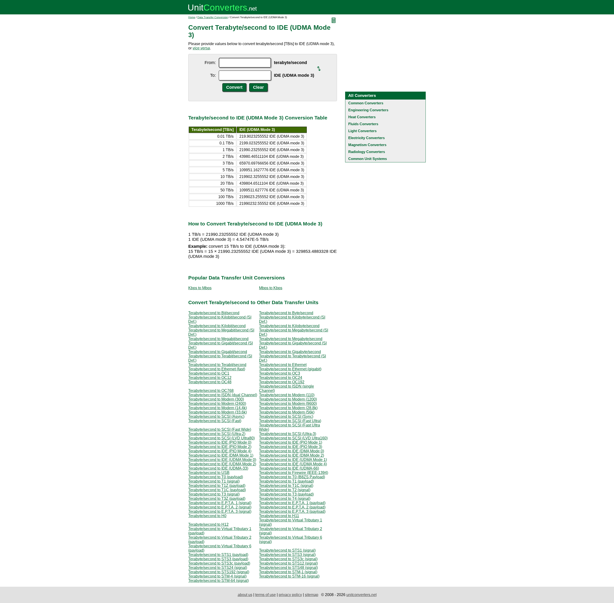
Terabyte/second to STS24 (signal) (217, 568)
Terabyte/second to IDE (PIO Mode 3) (290, 447)
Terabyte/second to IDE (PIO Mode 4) (219, 451)
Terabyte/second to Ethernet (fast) (216, 369)
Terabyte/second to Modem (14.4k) (217, 408)
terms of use (265, 595)
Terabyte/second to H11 (279, 516)
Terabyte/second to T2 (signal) (284, 490)
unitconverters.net (361, 595)
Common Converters (365, 103)
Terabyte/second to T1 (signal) (214, 481)
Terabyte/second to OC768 (211, 391)
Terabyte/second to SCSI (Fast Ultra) (290, 421)
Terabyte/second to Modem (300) (216, 399)
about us (245, 595)
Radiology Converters (366, 152)
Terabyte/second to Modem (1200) (288, 399)
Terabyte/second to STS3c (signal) (288, 559)
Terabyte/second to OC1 (208, 373)
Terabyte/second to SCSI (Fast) (214, 421)
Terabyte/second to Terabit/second (217, 365)
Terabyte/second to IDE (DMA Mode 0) (291, 451)
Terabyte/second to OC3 (279, 373)
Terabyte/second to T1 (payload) (286, 481)
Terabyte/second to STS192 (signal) (218, 572)
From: (210, 62)
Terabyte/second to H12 (208, 524)
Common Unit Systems (367, 159)
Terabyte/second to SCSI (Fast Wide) (219, 429)
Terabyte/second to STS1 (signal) (287, 550)
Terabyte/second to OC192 (281, 382)
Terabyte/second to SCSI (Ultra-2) (216, 434)
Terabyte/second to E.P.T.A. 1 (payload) (292, 503)
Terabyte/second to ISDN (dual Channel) (222, 395)
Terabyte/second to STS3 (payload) (218, 559)
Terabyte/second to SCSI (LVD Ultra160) (293, 438)
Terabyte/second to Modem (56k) (286, 412)
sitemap (311, 595)
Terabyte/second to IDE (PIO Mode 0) (219, 442)
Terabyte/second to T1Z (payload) (216, 486)
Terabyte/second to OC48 (209, 382)
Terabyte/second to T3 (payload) (286, 494)
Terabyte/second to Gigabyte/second (290, 352)
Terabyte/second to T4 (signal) (284, 499)
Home (191, 17)
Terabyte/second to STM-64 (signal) (218, 581)
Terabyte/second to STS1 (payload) (218, 555)
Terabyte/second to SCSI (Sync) (286, 416)
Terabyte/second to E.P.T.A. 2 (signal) (219, 507)
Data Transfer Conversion (212, 17)
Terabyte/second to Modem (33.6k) (217, 412)
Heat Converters (362, 117)
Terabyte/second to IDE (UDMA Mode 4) (293, 464)
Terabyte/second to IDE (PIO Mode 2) (219, 447)
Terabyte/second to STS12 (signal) (288, 563)
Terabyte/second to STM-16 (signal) (289, 576)
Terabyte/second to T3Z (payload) (216, 499)
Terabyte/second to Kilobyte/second (289, 326)
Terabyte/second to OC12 (209, 378)
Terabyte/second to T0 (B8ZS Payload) (292, 477)
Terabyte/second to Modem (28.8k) (288, 408)
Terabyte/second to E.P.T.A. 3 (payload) (292, 511)
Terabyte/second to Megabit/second (218, 339)
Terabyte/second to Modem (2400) (217, 404)
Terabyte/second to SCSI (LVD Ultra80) (221, 438)
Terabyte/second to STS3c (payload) (219, 563)
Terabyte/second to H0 (207, 516)
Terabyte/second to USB (209, 473)
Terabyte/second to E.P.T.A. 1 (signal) (219, 503)
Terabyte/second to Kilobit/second (217, 326)
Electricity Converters (366, 138)
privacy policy (290, 595)
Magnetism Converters (367, 145)
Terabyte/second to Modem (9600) (288, 404)
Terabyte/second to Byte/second (286, 313)
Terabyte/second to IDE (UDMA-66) (289, 468)
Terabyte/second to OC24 (280, 378)
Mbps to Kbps (270, 288)
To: (213, 75)
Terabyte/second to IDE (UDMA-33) (218, 468)
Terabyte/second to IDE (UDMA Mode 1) (293, 460)
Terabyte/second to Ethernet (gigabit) (290, 369)
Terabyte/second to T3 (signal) (214, 494)
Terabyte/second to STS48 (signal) (288, 568)
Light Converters (362, 131)
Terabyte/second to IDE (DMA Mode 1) (220, 455)
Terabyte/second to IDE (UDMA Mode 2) (222, 464)
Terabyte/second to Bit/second (213, 313)
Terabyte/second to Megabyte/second (290, 339)
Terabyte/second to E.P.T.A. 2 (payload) (292, 507)
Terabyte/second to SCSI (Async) (216, 416)
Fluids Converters (363, 124)
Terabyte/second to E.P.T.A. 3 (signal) (219, 511)
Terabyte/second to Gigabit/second (217, 352)
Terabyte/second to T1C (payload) (217, 490)
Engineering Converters (368, 110)
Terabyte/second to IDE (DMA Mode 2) (291, 455)
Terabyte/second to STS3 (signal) (287, 555)
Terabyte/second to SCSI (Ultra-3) (287, 434)
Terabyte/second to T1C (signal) (286, 486)
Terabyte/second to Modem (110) (286, 395)
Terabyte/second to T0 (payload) (215, 477)
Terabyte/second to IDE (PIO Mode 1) (290, 442)
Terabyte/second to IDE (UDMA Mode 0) (222, 460)
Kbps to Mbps (200, 288)
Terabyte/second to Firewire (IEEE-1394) (293, 473)
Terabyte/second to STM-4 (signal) (217, 576)
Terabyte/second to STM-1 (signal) (288, 572)
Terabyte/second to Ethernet (283, 365)
